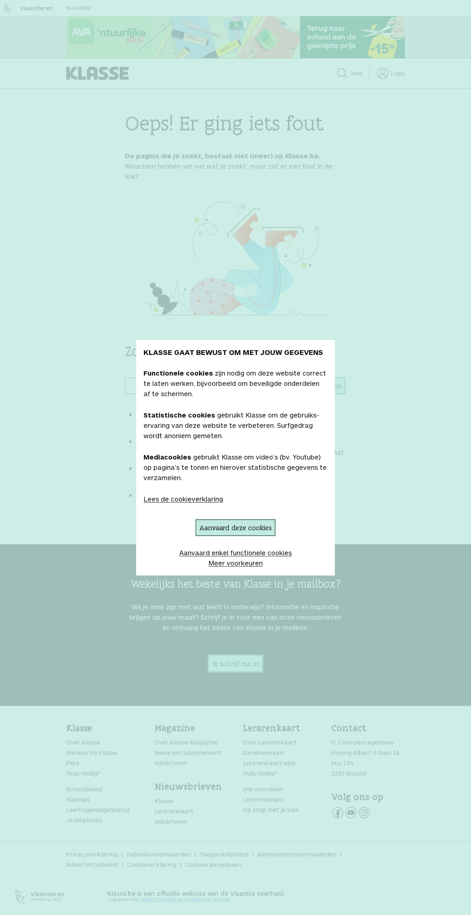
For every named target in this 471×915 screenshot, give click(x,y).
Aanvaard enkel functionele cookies (235, 553)
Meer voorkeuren (235, 563)
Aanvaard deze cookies (235, 527)
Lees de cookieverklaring (183, 499)
